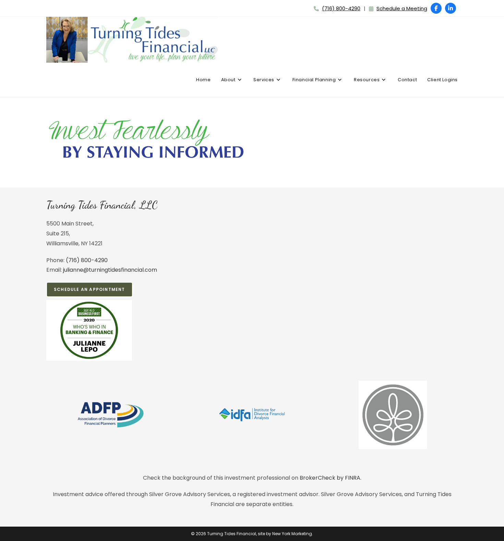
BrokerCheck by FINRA (330, 478)
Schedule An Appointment (89, 289)
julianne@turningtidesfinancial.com (110, 270)
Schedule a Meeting (401, 8)
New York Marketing (292, 534)
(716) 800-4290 (341, 8)
